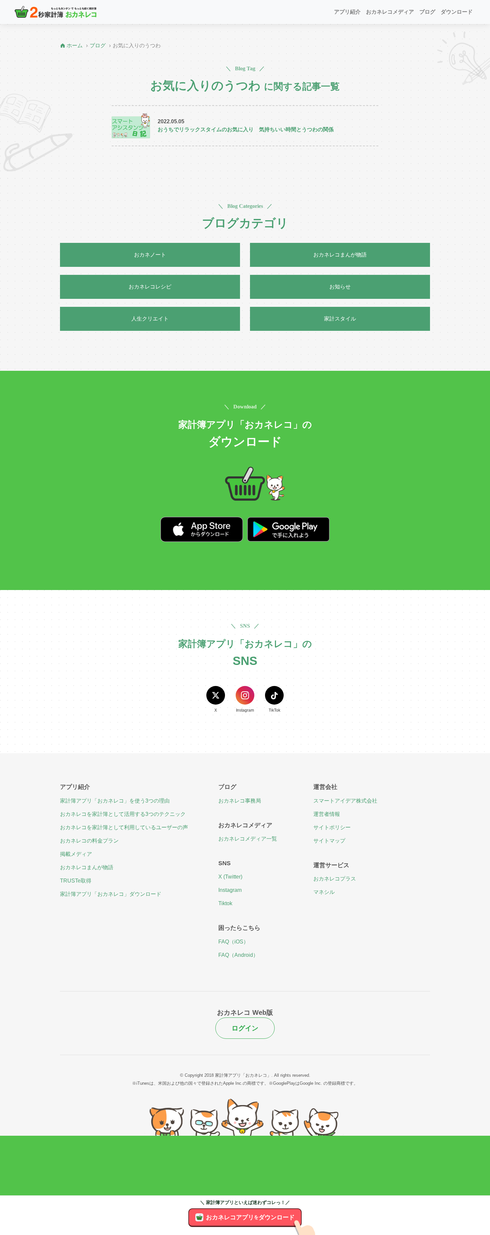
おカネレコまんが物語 (340, 255)
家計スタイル (340, 318)
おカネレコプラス (334, 879)
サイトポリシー (332, 827)
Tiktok (225, 903)
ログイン (245, 1028)
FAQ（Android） (238, 955)
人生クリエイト (150, 318)
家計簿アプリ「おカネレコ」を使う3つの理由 (115, 801)
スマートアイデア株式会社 (345, 801)
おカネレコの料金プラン (89, 841)
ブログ (427, 12)
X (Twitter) (230, 877)
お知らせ (340, 287)
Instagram (230, 890)
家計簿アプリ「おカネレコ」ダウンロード (110, 894)
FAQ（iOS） (233, 941)
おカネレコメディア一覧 (247, 839)
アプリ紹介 (347, 12)
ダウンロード (457, 12)
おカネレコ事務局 (239, 801)
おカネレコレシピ (150, 287)
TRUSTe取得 (75, 881)
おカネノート (150, 255)
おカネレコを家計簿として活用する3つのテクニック (123, 814)
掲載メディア (76, 854)
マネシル (324, 892)
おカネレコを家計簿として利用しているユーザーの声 (124, 827)
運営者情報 (326, 814)
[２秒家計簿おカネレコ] (55, 12)
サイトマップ (329, 841)
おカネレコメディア (390, 12)
